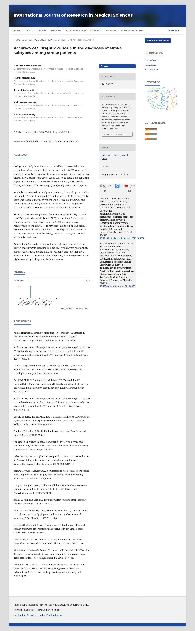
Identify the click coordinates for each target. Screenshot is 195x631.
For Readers (150, 60)
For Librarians (151, 69)
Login (42, 30)
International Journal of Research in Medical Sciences (73, 15)
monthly (78, 308)
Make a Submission (158, 40)
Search (174, 30)
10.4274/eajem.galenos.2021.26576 (117, 286)
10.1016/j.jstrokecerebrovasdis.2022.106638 (122, 238)
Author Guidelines (132, 30)
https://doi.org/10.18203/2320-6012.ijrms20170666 (45, 132)
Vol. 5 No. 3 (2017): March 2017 (50, 40)
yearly (86, 308)
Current (95, 30)
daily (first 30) (66, 308)
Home (17, 30)
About (29, 30)
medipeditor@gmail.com (26, 615)
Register (55, 30)
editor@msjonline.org (51, 615)
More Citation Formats (115, 134)
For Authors (150, 64)
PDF (105, 66)
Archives (110, 30)
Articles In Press (75, 30)
